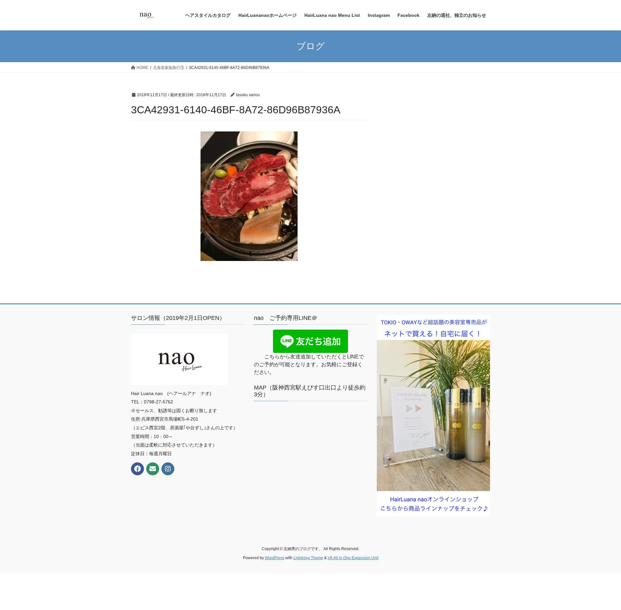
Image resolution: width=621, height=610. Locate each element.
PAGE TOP (601, 586)
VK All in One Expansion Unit (353, 558)
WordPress (274, 558)
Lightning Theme (308, 558)
